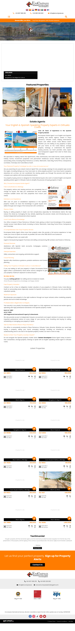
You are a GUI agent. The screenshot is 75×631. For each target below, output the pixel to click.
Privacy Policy (51, 621)
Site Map (71, 621)
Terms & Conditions (62, 621)
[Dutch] (33, 10)
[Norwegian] (45, 10)
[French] (39, 10)
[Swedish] (42, 10)
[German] (36, 10)
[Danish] (48, 10)
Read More (37, 548)
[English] (27, 10)
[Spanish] (30, 10)
